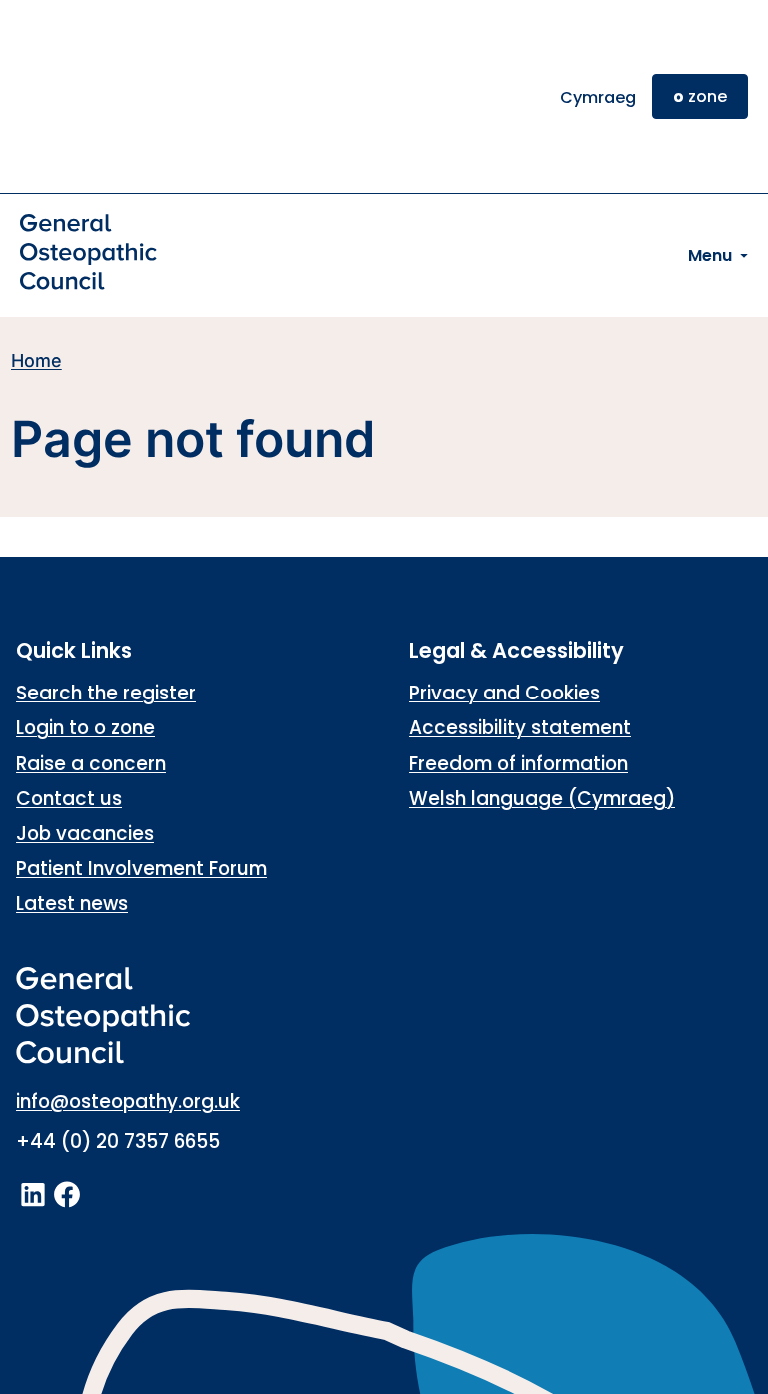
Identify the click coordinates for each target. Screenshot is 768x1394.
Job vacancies (85, 833)
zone (700, 96)
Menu (710, 255)
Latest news (72, 903)
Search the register (106, 693)
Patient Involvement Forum (141, 868)
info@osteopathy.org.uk (128, 1101)
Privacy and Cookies (504, 693)
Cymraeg (598, 97)
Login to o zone (85, 727)
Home (36, 360)
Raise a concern (91, 763)
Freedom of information (518, 763)
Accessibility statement (520, 727)
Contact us (69, 798)
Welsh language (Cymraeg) (542, 798)
